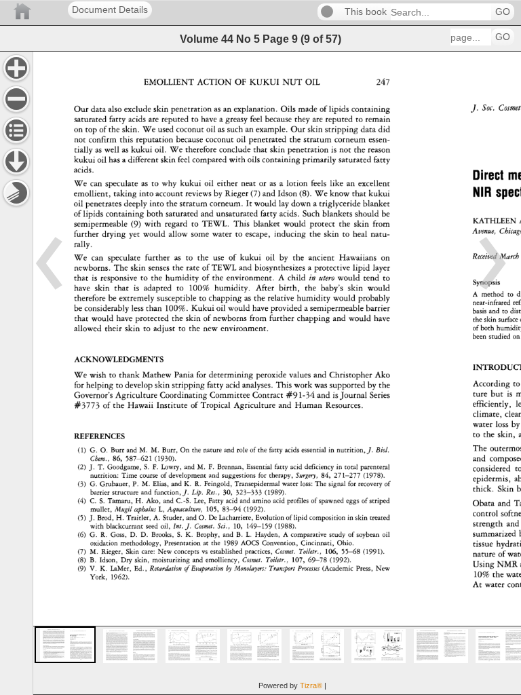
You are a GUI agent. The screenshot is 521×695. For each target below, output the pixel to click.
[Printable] (16, 192)
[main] (277, 373)
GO (502, 11)
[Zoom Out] (16, 99)
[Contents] (16, 130)
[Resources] (16, 161)
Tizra (311, 685)
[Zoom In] (16, 67)
